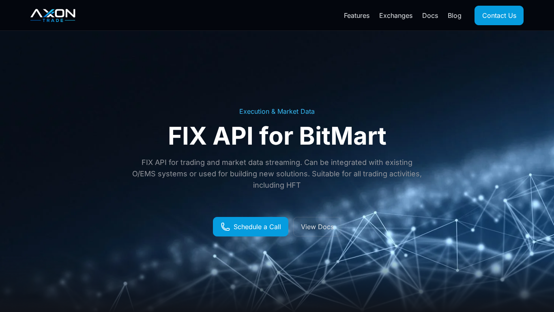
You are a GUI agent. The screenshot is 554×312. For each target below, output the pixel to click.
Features (356, 15)
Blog (455, 15)
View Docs (317, 227)
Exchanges (395, 15)
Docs (430, 15)
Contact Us (499, 15)
